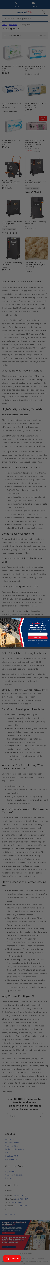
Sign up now (37, 638)
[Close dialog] (48, 619)
